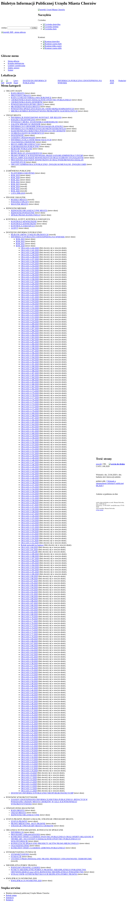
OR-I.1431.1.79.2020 (29, 616)
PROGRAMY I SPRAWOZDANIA (25, 834)
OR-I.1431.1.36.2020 (29, 713)
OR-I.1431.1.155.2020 (30, 444)
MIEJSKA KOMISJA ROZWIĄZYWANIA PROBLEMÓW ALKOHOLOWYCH (44, 111)
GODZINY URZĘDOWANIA (23, 137)
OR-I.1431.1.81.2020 (29, 549)
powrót (99, 464)
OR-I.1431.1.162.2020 (30, 429)
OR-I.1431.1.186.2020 (30, 380)
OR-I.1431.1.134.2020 (30, 489)
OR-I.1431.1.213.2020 (30, 315)
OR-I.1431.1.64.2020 (29, 650)
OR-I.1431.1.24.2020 (29, 739)
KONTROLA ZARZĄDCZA (23, 226)
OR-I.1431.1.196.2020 (30, 353)
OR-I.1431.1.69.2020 (29, 639)
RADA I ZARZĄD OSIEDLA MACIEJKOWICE (31, 98)
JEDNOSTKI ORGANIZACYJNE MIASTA (29, 210)
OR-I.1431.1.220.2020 (30, 299)
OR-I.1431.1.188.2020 (30, 371)
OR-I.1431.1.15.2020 (29, 759)
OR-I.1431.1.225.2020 (30, 286)
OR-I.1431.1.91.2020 (29, 594)
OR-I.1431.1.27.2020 (29, 733)
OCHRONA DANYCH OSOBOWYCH (27, 133)
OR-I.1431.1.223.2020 (30, 290)
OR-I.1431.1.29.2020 (29, 728)
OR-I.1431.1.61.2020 (29, 657)
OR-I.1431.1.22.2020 (29, 744)
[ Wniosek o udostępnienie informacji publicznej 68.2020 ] (110, 483)
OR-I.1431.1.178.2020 (30, 395)
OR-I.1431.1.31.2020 (29, 724)
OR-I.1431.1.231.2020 (30, 273)
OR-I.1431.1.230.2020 (30, 275)
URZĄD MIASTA (18, 813)
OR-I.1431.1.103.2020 (30, 567)
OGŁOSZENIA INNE (20, 846)
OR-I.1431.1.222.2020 (30, 295)
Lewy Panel (16, 82)
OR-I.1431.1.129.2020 (30, 509)
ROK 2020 (112, 82)
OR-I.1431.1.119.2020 (30, 532)
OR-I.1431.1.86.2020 (29, 605)
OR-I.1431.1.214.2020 (30, 313)
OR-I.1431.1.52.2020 (29, 677)
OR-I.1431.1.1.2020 (29, 791)
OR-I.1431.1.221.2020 (30, 297)
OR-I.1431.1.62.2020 (29, 654)
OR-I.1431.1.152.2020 (30, 451)
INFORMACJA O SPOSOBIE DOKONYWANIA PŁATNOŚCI (37, 126)
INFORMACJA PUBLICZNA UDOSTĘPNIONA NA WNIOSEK (38, 237)
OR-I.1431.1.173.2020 (30, 391)
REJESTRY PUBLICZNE (21, 149)
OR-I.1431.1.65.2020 (29, 648)
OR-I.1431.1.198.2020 (30, 348)
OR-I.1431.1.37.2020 (29, 710)
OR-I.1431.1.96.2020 (29, 585)
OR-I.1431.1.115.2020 (30, 507)
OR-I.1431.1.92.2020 (29, 592)
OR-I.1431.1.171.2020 (30, 409)
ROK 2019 (15, 175)
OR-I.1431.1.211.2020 (30, 319)
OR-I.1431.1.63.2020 (29, 652)
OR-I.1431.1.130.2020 (30, 500)
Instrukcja (10, 898)
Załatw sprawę (13, 68)
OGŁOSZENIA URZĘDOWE (23, 142)
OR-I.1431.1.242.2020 (30, 248)
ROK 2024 (15, 186)
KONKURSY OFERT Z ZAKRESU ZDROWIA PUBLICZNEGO (38, 848)
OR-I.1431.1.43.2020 (29, 697)
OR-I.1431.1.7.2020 (29, 777)
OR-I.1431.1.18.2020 (29, 753)
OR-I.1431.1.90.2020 (29, 596)
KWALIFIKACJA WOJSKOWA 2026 (26, 881)
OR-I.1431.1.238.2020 (30, 257)
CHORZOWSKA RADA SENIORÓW (27, 102)
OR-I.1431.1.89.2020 (29, 599)
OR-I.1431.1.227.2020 (30, 281)
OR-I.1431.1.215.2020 (30, 310)
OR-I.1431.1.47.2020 (29, 688)
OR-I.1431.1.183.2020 (30, 382)
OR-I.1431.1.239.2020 (30, 255)
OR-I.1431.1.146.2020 (30, 465)
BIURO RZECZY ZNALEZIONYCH (26, 153)
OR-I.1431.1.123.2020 (30, 523)
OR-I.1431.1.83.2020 (29, 610)
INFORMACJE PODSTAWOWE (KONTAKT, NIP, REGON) (36, 117)
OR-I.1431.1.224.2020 (30, 288)
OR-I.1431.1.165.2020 (30, 422)
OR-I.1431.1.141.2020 (30, 476)
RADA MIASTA (18, 93)
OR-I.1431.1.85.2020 (29, 608)
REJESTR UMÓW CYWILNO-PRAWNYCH (29, 235)
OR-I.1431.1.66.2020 (29, 646)
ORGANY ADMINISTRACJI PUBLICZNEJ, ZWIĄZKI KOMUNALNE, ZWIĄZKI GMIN (48, 164)
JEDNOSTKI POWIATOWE (22, 213)
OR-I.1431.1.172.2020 (30, 407)
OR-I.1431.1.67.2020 (29, 643)
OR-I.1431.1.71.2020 (29, 634)
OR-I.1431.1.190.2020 (30, 366)
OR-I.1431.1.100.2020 (30, 574)
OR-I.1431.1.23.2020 (29, 742)
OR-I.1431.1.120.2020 (30, 529)
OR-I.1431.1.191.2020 (30, 364)
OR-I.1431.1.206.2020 (30, 331)
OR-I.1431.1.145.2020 (30, 467)
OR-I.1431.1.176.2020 (30, 400)
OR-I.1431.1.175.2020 (30, 402)
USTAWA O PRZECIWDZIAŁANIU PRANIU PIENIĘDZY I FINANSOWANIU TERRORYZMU (51, 859)
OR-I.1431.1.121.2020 (30, 527)
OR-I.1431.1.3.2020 (29, 786)
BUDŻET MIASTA (19, 200)
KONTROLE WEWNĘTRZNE (24, 221)
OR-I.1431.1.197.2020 (30, 351)
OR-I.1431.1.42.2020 (29, 699)
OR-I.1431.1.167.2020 (30, 418)
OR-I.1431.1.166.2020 (30, 420)
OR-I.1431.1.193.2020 (30, 360)
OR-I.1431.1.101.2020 (30, 572)
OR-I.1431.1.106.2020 (30, 561)
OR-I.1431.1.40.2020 (29, 704)
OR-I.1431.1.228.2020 (30, 279)
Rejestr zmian (11, 895)
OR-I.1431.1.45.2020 (29, 692)
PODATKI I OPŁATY (20, 202)
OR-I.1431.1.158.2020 (30, 438)
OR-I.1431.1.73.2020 (29, 630)
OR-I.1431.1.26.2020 (29, 735)
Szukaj (10, 70)
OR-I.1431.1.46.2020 (29, 690)
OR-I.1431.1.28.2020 (29, 730)
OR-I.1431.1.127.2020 (30, 514)
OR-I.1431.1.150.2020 (30, 456)
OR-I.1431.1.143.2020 (30, 471)
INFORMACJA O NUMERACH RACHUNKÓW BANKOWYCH (38, 129)
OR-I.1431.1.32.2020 (29, 721)
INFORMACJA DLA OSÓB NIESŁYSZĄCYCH (31, 140)
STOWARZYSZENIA (20, 854)
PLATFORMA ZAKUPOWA (23, 173)
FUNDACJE (16, 856)
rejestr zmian (99, 510)
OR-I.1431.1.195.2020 (30, 355)
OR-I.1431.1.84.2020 (29, 547)
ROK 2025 (15, 189)
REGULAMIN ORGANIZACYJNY (26, 144)
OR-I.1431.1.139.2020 (30, 480)
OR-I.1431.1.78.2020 (29, 619)
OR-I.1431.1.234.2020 (30, 266)
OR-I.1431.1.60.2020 (29, 659)
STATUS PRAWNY (19, 821)
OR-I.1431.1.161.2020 (30, 431)
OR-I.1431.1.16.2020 (29, 757)
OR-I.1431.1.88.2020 (29, 601)
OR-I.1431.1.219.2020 (30, 302)
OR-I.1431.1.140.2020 (30, 478)
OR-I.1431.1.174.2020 (30, 404)
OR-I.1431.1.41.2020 (29, 701)
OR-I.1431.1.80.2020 (29, 614)
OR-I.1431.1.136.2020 (30, 491)
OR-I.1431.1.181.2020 (30, 386)
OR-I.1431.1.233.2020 (30, 268)
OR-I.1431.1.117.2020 (30, 505)
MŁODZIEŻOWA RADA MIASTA (25, 106)
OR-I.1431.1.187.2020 (30, 373)
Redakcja (9, 900)
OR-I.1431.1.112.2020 (30, 543)
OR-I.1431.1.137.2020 (30, 485)
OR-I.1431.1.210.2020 (30, 322)
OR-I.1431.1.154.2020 (30, 447)
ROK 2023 (15, 184)
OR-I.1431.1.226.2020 (30, 284)
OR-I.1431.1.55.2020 (29, 670)
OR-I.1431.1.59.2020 (29, 661)
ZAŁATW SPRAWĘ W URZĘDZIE (26, 124)
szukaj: (4, 28)
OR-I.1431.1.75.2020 (29, 625)
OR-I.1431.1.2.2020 (29, 788)
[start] (3, 83)
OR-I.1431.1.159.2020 (30, 436)
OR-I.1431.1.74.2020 (29, 628)
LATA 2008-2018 (18, 193)
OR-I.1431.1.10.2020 (29, 771)
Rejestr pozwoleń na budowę (32, 545)
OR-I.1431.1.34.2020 (29, 717)
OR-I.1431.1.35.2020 (29, 715)
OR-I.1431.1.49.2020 (29, 683)
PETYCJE (15, 151)
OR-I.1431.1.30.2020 (29, 726)
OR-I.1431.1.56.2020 (29, 668)
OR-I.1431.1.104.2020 (30, 565)
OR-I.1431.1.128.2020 (30, 512)
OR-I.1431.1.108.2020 (30, 556)
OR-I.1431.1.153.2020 (30, 449)
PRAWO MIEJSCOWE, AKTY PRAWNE (28, 823)
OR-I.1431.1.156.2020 (30, 442)
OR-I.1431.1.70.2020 (29, 637)
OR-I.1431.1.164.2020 (30, 424)
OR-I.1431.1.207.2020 (30, 328)
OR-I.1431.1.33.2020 (29, 719)
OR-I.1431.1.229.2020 (30, 277)
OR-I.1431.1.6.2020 (29, 780)
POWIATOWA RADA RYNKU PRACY (27, 104)
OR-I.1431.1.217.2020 (30, 306)
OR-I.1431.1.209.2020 (30, 324)
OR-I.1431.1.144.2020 (30, 469)
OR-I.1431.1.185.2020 (30, 375)
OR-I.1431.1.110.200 (29, 552)
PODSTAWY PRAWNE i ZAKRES (25, 867)
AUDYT (14, 228)
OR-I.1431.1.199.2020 (30, 346)
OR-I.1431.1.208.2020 (30, 326)
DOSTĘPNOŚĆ (17, 135)
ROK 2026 (15, 191)
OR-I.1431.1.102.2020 (30, 570)
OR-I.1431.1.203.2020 (30, 337)
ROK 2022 (15, 182)
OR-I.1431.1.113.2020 (30, 534)
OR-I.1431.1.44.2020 (29, 695)
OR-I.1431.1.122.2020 (30, 525)
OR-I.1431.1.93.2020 (29, 590)
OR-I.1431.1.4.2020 (29, 784)
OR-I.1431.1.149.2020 (30, 458)
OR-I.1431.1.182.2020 (30, 389)
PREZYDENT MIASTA (21, 95)
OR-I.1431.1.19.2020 (29, 751)
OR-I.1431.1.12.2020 (29, 766)
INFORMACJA (17, 832)
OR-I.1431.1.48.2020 (29, 686)
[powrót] (10, 83)
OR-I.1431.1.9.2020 (29, 773)
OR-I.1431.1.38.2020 (29, 708)
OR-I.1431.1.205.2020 (30, 333)
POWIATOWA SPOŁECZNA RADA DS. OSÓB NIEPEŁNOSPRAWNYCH (42, 109)
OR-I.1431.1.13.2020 (29, 764)
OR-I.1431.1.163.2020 (30, 427)
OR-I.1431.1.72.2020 (29, 632)
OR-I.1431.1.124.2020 (30, 520)
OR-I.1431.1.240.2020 (30, 252)
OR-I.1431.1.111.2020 (30, 541)
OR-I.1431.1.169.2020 (30, 413)
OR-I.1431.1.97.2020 (29, 581)
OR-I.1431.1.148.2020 (30, 460)
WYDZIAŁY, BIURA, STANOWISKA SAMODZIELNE (34, 122)
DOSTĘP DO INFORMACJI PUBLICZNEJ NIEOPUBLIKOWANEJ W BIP (42, 793)
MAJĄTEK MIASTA (19, 204)
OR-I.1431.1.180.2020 (30, 384)
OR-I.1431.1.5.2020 (29, 782)
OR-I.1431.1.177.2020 (30, 398)
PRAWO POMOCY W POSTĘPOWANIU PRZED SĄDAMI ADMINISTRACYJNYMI (47, 155)
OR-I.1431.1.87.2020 (29, 603)
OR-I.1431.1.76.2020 (29, 623)
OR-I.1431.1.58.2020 (29, 663)
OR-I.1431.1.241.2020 (30, 250)
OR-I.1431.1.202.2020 (30, 340)
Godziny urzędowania (16, 66)
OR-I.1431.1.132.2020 (30, 496)
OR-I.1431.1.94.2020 (29, 587)
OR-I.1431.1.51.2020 (29, 679)
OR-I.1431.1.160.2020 (30, 433)
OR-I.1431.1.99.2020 (29, 576)
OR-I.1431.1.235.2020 (30, 264)
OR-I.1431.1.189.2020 (30, 369)
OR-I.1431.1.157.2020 (30, 440)
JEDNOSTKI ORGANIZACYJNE (25, 815)
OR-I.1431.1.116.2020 (30, 538)
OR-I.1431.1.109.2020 (30, 554)
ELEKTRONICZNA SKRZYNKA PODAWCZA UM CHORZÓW (38, 131)
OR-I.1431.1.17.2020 (29, 755)
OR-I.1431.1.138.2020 (30, 482)
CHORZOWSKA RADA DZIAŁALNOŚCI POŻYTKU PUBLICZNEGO (41, 100)
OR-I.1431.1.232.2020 (30, 270)
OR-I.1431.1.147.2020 (30, 462)
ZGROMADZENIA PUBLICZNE (25, 146)
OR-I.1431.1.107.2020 (30, 558)
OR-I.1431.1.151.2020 (30, 453)
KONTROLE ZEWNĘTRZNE (23, 224)
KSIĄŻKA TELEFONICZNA (23, 120)
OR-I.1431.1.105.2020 (30, 563)
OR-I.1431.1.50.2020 (29, 681)
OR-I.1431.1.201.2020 (30, 342)
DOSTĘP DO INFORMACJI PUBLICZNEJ (34, 82)
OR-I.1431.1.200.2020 (30, 344)
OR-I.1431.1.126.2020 (30, 516)
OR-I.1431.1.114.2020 (30, 536)
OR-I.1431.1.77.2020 (29, 621)
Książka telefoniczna (16, 63)
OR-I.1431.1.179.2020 (30, 393)
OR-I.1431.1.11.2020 (29, 768)
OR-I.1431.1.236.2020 (30, 261)
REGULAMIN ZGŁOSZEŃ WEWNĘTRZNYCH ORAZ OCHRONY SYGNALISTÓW (47, 158)
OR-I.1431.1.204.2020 (30, 335)
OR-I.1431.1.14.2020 (29, 762)
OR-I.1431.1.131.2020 (30, 498)
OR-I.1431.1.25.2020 (29, 737)
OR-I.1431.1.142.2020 (30, 474)
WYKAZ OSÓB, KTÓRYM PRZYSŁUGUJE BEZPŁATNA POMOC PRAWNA (44, 874)
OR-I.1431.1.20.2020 (29, 748)
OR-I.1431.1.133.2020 (30, 494)
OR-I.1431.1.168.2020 (30, 415)
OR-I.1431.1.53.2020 (29, 675)
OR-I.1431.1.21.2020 (29, 746)
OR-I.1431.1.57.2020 (29, 666)
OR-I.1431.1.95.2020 (29, 583)
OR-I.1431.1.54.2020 (29, 672)
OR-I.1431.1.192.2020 (30, 362)
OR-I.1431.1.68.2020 (29, 641)
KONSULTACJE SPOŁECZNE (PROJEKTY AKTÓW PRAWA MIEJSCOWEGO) (45, 843)
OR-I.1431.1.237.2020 (30, 259)
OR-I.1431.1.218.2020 (30, 304)
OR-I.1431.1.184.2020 (30, 377)
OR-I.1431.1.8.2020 (29, 775)
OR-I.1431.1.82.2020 (29, 612)
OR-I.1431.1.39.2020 (29, 706)
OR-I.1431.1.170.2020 (30, 411)
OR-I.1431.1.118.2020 (30, 503)
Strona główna (13, 61)
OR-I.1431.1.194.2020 (30, 357)
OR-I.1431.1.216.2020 (30, 308)
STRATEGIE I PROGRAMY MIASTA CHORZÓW (32, 826)
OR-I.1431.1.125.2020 (30, 518)
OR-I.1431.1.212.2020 (30, 317)
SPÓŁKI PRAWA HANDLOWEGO (26, 215)
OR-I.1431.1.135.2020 (30, 487)
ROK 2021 (15, 180)
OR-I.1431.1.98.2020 (29, 579)
